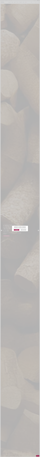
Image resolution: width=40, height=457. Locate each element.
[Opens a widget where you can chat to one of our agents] (37, 456)
